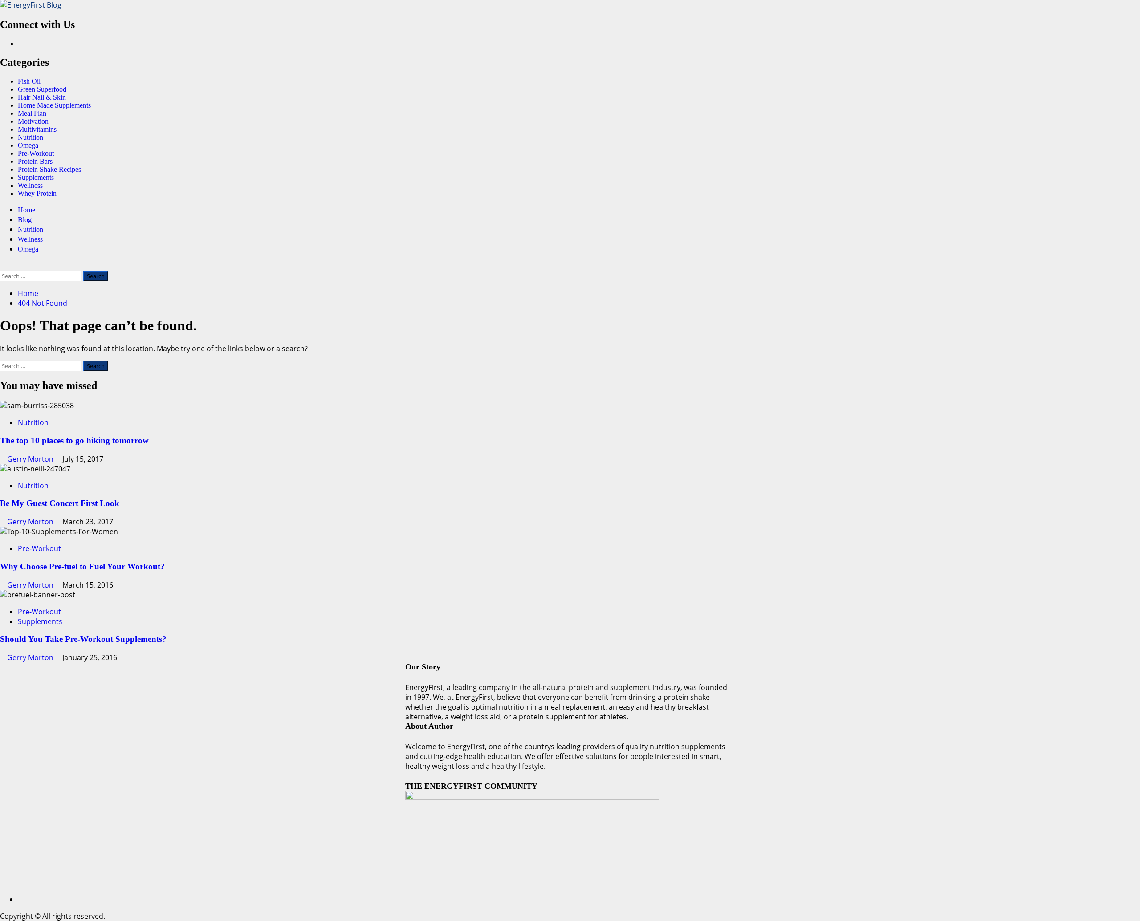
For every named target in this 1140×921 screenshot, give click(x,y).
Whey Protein (37, 193)
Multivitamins (37, 129)
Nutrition (30, 137)
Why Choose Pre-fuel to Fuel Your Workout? (82, 566)
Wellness (30, 185)
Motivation (33, 121)
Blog (25, 219)
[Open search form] (2, 266)
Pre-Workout (36, 153)
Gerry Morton (31, 459)
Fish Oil (29, 81)
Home (26, 210)
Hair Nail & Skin (42, 97)
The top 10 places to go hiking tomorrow (74, 440)
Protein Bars (35, 161)
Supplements (36, 177)
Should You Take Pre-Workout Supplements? (83, 639)
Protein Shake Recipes (49, 169)
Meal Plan (32, 113)
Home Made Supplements (54, 105)
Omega (28, 145)
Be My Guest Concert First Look (59, 503)
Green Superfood (42, 89)
